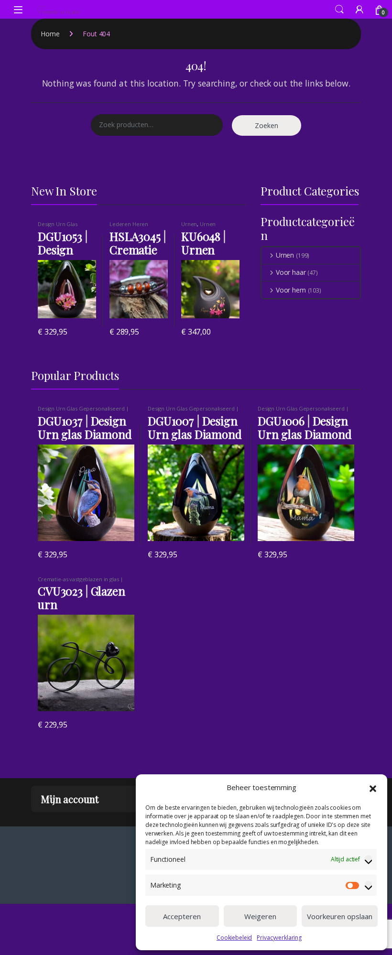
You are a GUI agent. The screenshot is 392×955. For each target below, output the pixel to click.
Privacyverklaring (279, 937)
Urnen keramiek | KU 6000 (205, 226)
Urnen (189, 224)
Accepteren (182, 916)
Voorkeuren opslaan (339, 916)
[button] (373, 787)
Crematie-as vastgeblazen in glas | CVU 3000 (80, 581)
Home (50, 33)
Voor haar (291, 272)
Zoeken (266, 125)
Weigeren (260, 916)
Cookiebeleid (234, 937)
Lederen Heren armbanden (128, 226)
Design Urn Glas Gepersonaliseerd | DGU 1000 (83, 411)
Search (339, 9)
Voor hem (291, 289)
